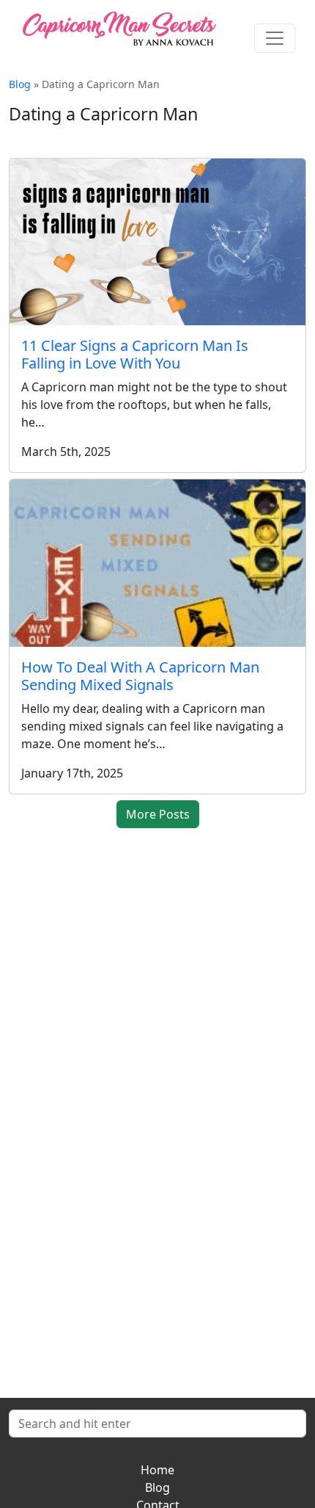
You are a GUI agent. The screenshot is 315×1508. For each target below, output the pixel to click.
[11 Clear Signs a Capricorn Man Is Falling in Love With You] (157, 242)
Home (157, 1470)
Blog (20, 84)
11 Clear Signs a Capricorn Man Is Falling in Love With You (134, 354)
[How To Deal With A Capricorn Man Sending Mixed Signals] (157, 563)
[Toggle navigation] (274, 38)
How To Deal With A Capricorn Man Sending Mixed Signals (140, 676)
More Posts (158, 814)
